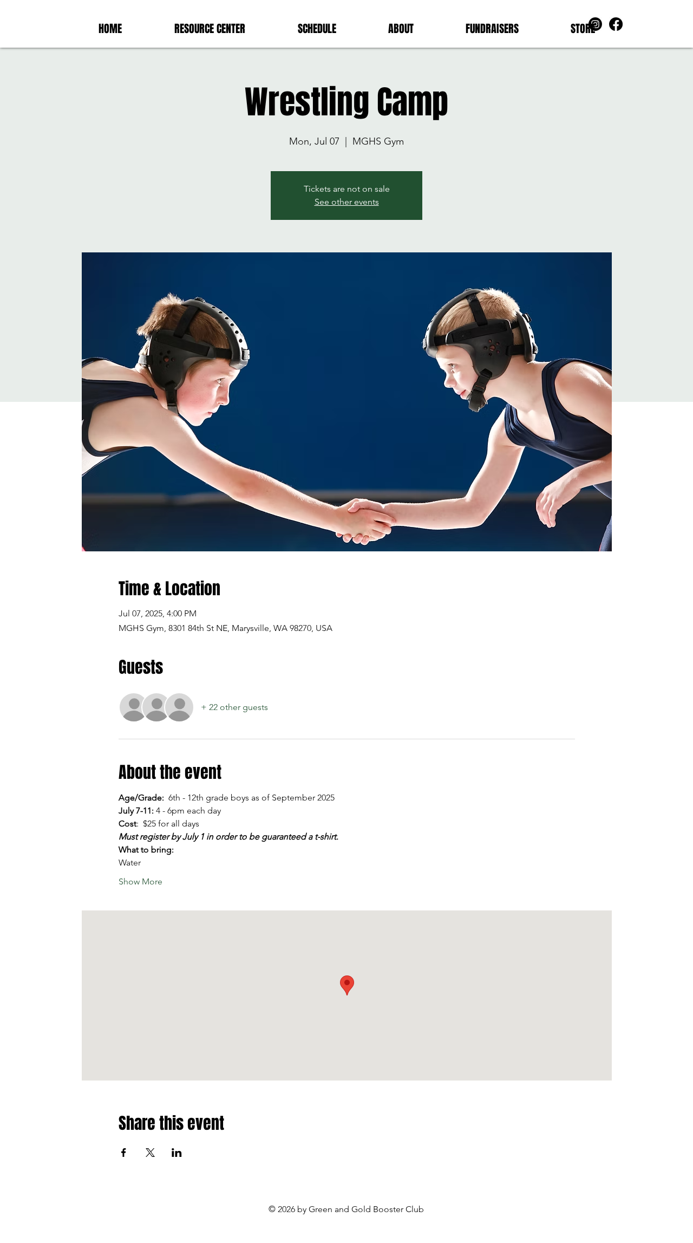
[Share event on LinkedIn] (177, 1152)
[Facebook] (616, 24)
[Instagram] (595, 24)
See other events (347, 202)
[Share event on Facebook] (124, 1152)
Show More (140, 881)
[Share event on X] (150, 1152)
